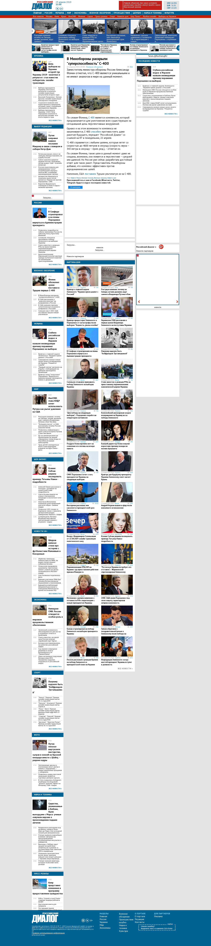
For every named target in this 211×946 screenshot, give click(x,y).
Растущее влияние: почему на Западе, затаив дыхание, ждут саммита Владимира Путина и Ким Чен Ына (49, 419)
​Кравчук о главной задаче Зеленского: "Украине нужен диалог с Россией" (49, 355)
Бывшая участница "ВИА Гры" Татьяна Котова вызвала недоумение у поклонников (49, 581)
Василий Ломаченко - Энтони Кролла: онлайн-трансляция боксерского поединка (50, 98)
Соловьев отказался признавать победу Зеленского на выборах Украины (48, 240)
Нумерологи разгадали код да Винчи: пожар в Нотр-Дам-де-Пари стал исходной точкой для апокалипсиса (50, 830)
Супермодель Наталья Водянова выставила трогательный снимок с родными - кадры (47, 519)
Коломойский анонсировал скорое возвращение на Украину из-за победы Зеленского (116, 415)
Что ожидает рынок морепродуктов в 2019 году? (50, 909)
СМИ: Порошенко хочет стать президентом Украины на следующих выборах (80, 477)
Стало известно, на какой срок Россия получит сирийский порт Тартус (48, 639)
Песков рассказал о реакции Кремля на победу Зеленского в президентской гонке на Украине (82, 662)
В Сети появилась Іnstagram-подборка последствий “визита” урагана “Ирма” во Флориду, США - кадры (50, 782)
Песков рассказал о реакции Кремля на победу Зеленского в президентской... (168, 47)
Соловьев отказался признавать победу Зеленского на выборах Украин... (68, 38)
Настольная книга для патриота (47, 905)
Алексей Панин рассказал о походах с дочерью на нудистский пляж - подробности (49, 489)
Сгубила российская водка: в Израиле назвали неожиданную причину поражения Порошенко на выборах (156, 75)
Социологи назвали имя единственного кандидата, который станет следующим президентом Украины (49, 105)
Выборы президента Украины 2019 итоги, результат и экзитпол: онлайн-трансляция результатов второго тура (48, 91)
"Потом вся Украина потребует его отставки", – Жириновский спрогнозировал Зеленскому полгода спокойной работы (116, 571)
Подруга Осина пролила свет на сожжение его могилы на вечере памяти (81, 446)
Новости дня (122, 16)
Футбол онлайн (149, 16)
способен (96, 131)
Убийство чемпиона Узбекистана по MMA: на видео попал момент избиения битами (48, 561)
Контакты (139, 922)
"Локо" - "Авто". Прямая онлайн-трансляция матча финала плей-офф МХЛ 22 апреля (49, 711)
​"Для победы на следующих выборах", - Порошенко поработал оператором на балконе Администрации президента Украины (81, 418)
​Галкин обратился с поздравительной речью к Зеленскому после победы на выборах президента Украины (114, 632)
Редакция (139, 919)
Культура (169, 12)
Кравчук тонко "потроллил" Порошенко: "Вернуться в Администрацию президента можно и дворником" (50, 377)
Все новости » (55, 120)
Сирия (90, 16)
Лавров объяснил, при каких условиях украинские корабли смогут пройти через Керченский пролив (142, 5)
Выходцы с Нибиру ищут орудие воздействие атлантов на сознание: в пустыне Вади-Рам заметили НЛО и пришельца (49, 847)
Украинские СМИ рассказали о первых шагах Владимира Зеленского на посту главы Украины (116, 322)
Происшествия (122, 12)
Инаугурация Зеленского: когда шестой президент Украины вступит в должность (116, 662)
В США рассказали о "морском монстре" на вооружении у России (47, 301)
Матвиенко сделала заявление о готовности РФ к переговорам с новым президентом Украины (80, 600)
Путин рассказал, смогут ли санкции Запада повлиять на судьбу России (50, 155)
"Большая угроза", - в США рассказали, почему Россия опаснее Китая (49, 425)
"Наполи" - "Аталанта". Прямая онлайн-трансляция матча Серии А (50, 704)
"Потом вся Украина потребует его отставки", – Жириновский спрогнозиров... (108, 48)
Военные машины (100, 178)
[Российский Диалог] (42, 9)
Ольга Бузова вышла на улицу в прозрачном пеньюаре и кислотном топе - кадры (50, 496)
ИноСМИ (72, 16)
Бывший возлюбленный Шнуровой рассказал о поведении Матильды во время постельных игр (48, 587)
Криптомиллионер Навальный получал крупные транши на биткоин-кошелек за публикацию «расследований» (50, 257)
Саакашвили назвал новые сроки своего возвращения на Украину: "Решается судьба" (49, 362)
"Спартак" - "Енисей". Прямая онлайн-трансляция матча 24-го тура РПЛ (49, 718)
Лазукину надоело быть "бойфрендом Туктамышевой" (114, 352)
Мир (69, 12)
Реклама (158, 916)
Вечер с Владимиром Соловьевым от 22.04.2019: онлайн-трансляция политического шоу (81, 538)
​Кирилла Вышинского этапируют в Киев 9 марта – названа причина (49, 185)
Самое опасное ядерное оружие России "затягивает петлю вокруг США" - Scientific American (50, 162)
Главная (37, 12)
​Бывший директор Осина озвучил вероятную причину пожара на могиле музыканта (115, 446)
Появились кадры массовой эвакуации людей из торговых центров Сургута (49, 776)
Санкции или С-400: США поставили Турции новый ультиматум (48, 312)
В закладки (75, 187)
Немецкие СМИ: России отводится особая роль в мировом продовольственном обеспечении (159, 91)
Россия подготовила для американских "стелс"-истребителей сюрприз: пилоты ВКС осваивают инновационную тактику (48, 170)
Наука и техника (152, 12)
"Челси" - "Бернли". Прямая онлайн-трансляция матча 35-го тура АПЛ (48, 699)
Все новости (38, 16)
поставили (90, 173)
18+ (61, 9)
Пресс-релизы (101, 16)
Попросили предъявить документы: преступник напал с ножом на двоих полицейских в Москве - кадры (48, 569)
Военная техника (87, 178)
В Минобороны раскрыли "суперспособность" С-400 (48, 296)
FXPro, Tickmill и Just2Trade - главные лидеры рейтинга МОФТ (49, 900)
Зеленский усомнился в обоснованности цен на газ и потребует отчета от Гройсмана (49, 632)
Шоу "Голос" (136, 16)
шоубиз (137, 12)
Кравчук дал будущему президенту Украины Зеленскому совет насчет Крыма (80, 47)
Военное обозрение (100, 12)
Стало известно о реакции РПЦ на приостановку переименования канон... (93, 38)
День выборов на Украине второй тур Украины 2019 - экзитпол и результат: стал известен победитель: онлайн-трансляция (46, 73)
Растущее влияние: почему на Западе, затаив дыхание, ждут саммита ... (43, 38)
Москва (49, 16)
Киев (57, 16)
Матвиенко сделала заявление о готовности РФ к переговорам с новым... (141, 38)
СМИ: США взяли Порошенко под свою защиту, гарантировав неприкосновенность (115, 600)
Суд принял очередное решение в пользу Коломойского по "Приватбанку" (47, 651)
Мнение (81, 16)
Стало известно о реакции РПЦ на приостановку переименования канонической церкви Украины (49, 248)
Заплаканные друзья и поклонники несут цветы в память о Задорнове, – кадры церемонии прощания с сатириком (50, 768)
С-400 (91, 117)
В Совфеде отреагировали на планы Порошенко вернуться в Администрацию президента (82, 353)
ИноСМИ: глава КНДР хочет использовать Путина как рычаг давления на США (159, 104)
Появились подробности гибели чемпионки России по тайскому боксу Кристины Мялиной (50, 232)
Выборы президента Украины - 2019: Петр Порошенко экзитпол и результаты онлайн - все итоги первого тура (48, 113)
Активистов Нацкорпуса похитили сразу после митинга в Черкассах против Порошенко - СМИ (49, 179)
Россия (48, 12)
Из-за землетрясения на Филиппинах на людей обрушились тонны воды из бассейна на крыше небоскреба (49, 439)
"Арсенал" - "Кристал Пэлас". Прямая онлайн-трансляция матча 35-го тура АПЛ (49, 723)
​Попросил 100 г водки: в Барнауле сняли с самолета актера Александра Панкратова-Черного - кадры (50, 511)
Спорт (112, 16)
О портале (140, 916)
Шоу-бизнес (118, 534)
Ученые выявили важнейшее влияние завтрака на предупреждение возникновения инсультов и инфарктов (50, 838)
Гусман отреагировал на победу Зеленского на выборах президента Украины (139, 47)
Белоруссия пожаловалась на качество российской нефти (49, 644)
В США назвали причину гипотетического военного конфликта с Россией (49, 306)
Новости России (76, 178)
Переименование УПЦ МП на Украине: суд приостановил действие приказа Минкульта (82, 569)
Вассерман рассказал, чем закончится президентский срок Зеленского (116, 38)
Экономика (80, 12)
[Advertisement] (119, 98)
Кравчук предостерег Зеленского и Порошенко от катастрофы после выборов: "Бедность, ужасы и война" (82, 322)
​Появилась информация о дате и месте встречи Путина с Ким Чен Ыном (50, 431)
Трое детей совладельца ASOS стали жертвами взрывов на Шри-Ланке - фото (48, 447)
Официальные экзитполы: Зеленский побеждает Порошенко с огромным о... (166, 38)
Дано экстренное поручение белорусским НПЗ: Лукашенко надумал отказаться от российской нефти (50, 659)
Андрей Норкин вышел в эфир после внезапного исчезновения (116, 506)
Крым (63, 16)
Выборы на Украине (167, 16)
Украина (59, 12)
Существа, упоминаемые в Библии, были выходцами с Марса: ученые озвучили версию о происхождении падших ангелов (47, 813)
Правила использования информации (48, 933)
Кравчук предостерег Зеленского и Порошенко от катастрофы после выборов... (50, 48)
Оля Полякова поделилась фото (49, 576)
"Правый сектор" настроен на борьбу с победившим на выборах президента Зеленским (50, 369)
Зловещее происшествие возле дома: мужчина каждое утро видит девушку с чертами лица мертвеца (49, 856)
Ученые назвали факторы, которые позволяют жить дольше (48, 862)
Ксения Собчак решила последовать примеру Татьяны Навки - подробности (116, 538)
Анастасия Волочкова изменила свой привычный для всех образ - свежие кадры (49, 504)
